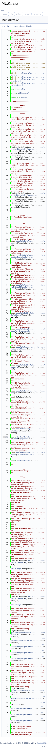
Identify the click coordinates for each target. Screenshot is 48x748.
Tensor (26, 14)
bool (16, 439)
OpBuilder (18, 563)
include (4, 14)
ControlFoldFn (23, 437)
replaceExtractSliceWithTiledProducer (28, 148)
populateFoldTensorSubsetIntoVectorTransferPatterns (28, 256)
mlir (11, 14)
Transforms (37, 14)
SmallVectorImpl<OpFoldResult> (28, 646)
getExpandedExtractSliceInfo (25, 691)
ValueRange (16, 569)
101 (5, 437)
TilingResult (24, 93)
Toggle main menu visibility (3, 9)
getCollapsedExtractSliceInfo (25, 633)
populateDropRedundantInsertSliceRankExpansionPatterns (28, 330)
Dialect (18, 14)
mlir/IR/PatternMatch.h (32, 77)
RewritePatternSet (25, 455)
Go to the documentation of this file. (17, 26)
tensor (24, 97)
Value (42, 703)
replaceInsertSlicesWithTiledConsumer (28, 194)
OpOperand (23, 439)
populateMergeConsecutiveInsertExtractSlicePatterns (28, 286)
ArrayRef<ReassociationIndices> (28, 640)
